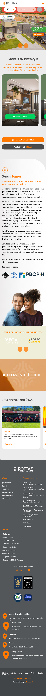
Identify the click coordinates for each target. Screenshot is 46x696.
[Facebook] (17, 570)
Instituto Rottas (7, 496)
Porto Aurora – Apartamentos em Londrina (33, 510)
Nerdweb (29, 682)
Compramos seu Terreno (10, 544)
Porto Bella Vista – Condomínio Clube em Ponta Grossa (33, 495)
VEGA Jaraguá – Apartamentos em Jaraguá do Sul (33, 489)
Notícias (7, 431)
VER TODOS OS (23, 147)
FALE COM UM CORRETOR (24, 140)
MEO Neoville (28, 519)
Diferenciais (6, 499)
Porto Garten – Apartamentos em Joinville (33, 483)
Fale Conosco (6, 534)
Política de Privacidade (23, 678)
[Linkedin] (25, 570)
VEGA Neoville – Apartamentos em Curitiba (32, 501)
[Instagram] (21, 570)
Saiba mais (20, 122)
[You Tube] (29, 570)
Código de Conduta (9, 556)
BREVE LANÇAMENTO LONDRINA (30, 515)
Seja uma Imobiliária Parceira (12, 560)
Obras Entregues (7, 492)
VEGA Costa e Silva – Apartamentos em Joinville (33, 506)
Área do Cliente (7, 537)
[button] (20, 45)
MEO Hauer (27, 523)
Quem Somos (6, 482)
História (4, 486)
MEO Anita (27, 526)
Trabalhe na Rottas (8, 553)
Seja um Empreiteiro (9, 547)
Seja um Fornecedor (9, 550)
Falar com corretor (20, 116)
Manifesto (5, 489)
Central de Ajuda (8, 540)
